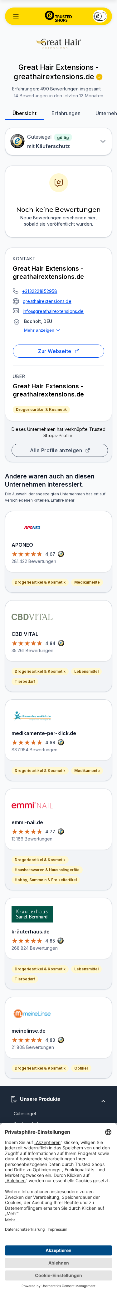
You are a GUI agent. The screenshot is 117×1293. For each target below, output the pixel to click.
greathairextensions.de (47, 301)
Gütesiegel (25, 1113)
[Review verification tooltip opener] (99, 77)
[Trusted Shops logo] (58, 16)
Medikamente (87, 582)
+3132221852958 (39, 291)
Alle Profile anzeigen (56, 450)
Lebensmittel (86, 671)
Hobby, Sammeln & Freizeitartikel (46, 879)
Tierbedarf (25, 681)
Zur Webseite (54, 351)
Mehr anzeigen (39, 330)
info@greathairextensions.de (53, 311)
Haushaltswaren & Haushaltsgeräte (47, 869)
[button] (16, 16)
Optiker (81, 1068)
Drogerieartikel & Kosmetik (41, 409)
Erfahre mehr (62, 500)
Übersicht (24, 113)
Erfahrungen (65, 113)
